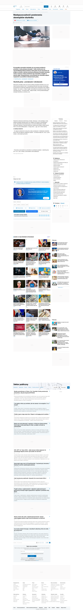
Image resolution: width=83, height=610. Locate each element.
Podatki (14, 584)
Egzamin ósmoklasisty (26, 602)
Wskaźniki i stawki (54, 594)
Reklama (57, 607)
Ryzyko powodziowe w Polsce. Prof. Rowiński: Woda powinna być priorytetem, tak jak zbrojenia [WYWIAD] (60, 123)
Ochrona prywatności (21, 607)
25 (56, 205)
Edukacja (61, 9)
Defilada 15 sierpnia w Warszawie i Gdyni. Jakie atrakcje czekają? (60, 151)
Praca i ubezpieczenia (45, 586)
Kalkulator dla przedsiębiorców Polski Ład (60, 162)
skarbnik (18, 204)
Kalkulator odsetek (44, 599)
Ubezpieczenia (25, 586)
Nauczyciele (24, 598)
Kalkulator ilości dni (56, 169)
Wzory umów (62, 599)
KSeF (66, 9)
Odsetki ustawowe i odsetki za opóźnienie (60, 183)
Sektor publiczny (33, 9)
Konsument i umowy (35, 586)
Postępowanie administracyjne (58, 174)
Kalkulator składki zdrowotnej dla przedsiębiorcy (59, 160)
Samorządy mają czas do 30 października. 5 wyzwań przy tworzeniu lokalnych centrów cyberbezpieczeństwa (60, 137)
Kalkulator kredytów (56, 165)
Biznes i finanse (44, 584)
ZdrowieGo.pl (62, 595)
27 (60, 205)
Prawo (39, 9)
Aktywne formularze (59, 173)
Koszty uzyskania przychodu (58, 193)
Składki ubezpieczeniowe (54, 598)
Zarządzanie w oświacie (26, 600)
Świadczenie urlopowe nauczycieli (59, 185)
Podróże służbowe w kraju (55, 595)
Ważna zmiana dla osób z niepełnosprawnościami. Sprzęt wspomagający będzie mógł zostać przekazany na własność (59, 145)
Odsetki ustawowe (53, 600)
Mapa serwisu (63, 607)
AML (51, 590)
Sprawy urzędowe (35, 587)
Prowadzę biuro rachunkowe (55, 585)
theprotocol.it (62, 601)
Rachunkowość (15, 585)
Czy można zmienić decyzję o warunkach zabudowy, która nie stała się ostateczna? (60, 148)
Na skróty (61, 594)
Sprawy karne (34, 585)
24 (54, 205)
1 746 (47, 542)
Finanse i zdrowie (44, 590)
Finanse (25, 387)
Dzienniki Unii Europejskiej (36, 599)
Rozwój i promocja (35, 387)
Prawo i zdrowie (34, 591)
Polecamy (54, 319)
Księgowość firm (16, 582)
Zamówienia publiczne (57, 177)
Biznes (27, 9)
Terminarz (57, 203)
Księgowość (18, 9)
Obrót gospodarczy (16, 586)
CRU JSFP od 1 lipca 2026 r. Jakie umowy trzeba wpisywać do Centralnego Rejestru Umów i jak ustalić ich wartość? (60, 134)
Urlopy (24, 587)
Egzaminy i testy (25, 599)
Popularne (56, 120)
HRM (23, 590)
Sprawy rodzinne (34, 584)
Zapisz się (60, 84)
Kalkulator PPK (56, 168)
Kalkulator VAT (44, 598)
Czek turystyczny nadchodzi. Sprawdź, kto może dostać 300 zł (60, 140)
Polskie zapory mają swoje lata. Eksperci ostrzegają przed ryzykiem (60, 129)
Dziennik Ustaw (34, 595)
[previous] (36, 542)
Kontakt (53, 607)
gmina (15, 204)
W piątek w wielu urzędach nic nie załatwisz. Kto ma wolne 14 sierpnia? (60, 153)
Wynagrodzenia (25, 585)
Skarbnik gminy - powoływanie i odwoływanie (23, 78)
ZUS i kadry (15, 587)
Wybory (54, 180)
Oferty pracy (62, 602)
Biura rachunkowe (54, 582)
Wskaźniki (57, 182)
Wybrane (65, 120)
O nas (14, 607)
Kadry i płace (15, 600)
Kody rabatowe (62, 598)
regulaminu (32, 553)
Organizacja (21, 387)
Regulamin (41, 607)
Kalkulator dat (55, 171)
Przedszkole (24, 595)
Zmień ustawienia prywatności (31, 607)
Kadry (23, 9)
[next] (49, 542)
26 (58, 205)
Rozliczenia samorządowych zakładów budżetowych (60, 196)
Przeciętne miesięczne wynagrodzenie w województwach (60, 187)
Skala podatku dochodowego (55, 601)
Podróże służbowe (53, 599)
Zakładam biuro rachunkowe (55, 584)
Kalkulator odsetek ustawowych (58, 166)
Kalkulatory (57, 158)
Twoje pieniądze (44, 9)
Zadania (29, 387)
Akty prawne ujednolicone (36, 600)
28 (62, 205)
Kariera (45, 607)
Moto (50, 9)
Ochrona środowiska (56, 178)
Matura (24, 601)
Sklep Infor (33, 590)
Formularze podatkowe (63, 600)
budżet (27, 204)
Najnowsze (61, 120)
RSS (49, 607)
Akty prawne (34, 594)
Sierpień (62, 203)
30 (67, 205)
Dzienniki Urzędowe (35, 598)
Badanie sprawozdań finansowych (59, 190)
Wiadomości (15, 387)
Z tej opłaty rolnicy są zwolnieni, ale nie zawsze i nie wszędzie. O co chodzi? (59, 126)
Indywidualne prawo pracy (27, 584)
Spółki (42, 585)
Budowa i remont (62, 587)
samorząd (23, 204)
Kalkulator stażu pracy (45, 600)
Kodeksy (33, 601)
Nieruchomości (55, 9)
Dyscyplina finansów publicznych (59, 192)
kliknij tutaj (37, 560)
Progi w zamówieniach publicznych (59, 189)
